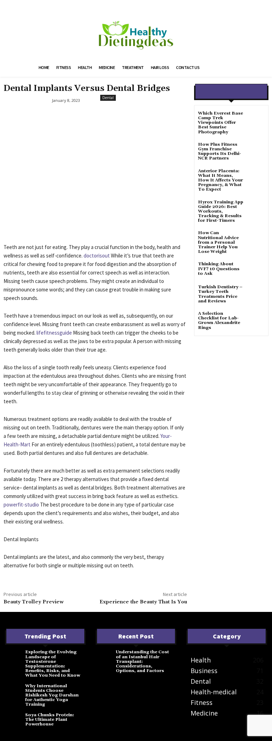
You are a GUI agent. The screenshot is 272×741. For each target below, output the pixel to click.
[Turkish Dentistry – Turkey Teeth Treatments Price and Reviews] (256, 293)
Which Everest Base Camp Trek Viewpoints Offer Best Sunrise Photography (220, 123)
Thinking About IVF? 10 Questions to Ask (218, 268)
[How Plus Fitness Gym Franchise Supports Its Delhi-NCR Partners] (256, 151)
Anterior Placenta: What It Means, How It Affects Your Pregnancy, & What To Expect (220, 180)
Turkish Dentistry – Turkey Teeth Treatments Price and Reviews (220, 294)
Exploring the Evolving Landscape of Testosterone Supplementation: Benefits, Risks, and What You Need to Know (52, 663)
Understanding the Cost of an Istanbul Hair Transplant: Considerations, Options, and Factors (142, 661)
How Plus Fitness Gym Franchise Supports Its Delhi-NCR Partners (219, 151)
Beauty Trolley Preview (34, 602)
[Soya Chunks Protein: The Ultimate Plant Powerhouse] (15, 720)
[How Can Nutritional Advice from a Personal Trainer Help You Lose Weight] (256, 239)
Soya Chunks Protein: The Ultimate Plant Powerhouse (49, 719)
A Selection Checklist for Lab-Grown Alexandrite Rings (219, 320)
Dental (108, 97)
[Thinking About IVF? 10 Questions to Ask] (256, 270)
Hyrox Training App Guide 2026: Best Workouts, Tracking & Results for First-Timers (220, 211)
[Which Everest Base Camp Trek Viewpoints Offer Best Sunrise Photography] (256, 119)
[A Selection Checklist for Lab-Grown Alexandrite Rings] (256, 320)
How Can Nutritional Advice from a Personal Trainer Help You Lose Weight (218, 242)
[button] (226, 68)
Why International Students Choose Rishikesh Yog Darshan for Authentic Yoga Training (52, 695)
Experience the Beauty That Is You (143, 602)
